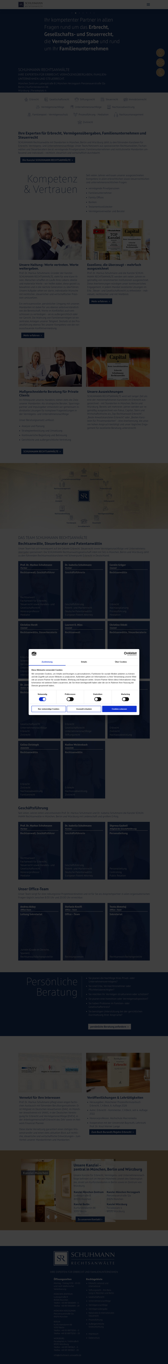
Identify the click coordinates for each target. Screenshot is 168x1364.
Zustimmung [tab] (47, 662)
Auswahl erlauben (84, 709)
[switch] (70, 699)
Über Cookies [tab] (121, 662)
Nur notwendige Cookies (48, 709)
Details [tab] (84, 662)
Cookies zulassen (119, 709)
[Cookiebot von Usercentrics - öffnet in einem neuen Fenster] (126, 654)
